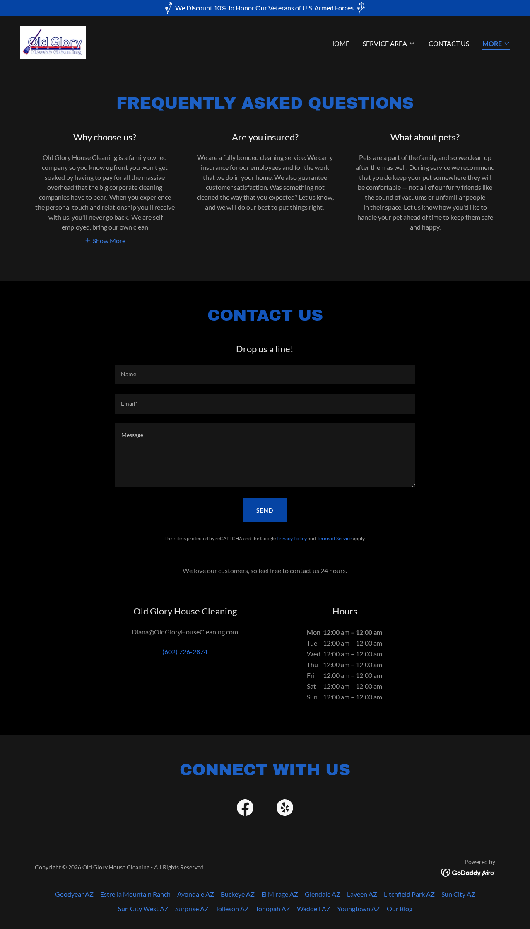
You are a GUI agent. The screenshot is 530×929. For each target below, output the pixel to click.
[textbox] (265, 374)
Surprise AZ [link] (192, 908)
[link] (53, 41)
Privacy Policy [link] (292, 538)
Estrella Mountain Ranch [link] (135, 894)
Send (264, 510)
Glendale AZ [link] (322, 894)
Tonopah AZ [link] (272, 908)
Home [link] (339, 43)
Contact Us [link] (449, 43)
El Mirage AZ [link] (279, 894)
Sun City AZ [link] (458, 894)
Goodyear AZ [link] (74, 894)
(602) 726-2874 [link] (184, 652)
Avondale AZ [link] (195, 894)
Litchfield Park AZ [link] (409, 894)
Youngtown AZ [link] (358, 908)
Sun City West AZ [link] (143, 908)
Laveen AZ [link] (362, 894)
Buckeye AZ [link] (238, 894)
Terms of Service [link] (334, 538)
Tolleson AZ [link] (232, 908)
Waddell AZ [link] (313, 908)
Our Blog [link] (399, 908)
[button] (389, 43)
